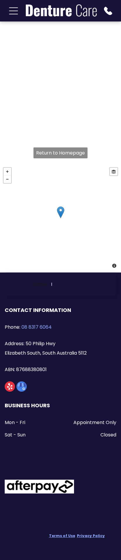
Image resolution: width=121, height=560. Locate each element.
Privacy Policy (91, 535)
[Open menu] (13, 10)
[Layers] (113, 171)
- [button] (7, 179)
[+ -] (60, 218)
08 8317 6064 (36, 327)
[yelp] (10, 387)
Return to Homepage (60, 152)
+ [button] (7, 171)
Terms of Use (62, 535)
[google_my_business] (21, 387)
